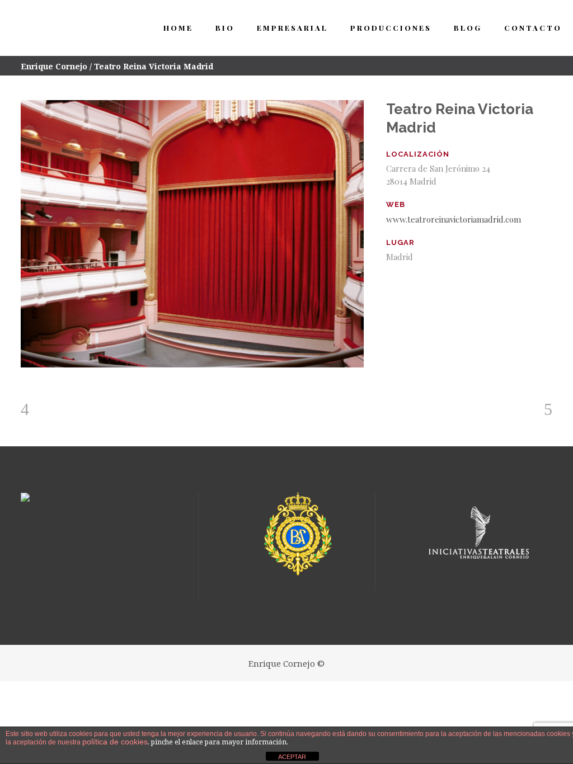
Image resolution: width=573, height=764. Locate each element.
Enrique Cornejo (54, 66)
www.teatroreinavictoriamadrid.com (453, 219)
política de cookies (115, 741)
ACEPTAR (292, 756)
